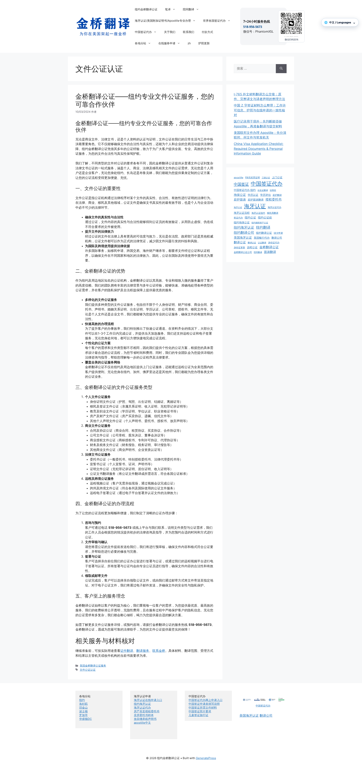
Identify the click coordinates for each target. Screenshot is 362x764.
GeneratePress (206, 758)
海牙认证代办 (274, 207)
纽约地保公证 (242, 222)
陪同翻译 (188, 9)
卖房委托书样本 (144, 715)
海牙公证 (238, 207)
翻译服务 (142, 651)
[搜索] (281, 68)
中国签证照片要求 (200, 711)
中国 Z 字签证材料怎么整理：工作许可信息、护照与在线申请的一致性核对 (260, 110)
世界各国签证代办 (214, 20)
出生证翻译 (263, 190)
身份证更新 (239, 247)
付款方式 (207, 32)
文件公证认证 (88, 669)
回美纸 (273, 190)
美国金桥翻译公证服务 (93, 665)
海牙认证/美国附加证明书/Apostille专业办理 (163, 20)
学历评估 (265, 194)
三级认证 (266, 177)
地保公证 (240, 195)
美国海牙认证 (243, 237)
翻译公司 (277, 237)
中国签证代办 (143, 32)
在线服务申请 (166, 43)
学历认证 (253, 194)
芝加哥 (83, 715)
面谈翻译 (270, 252)
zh (189, 43)
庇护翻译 (277, 195)
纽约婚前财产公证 (260, 222)
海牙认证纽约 (258, 212)
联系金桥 (158, 651)
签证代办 (238, 217)
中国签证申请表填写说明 (204, 704)
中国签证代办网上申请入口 (205, 700)
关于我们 (169, 32)
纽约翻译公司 (244, 232)
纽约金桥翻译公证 (146, 9)
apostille (238, 177)
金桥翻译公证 (269, 247)
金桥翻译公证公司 (243, 252)
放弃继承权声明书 (145, 719)
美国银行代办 (262, 237)
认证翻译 (262, 242)
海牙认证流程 (242, 212)
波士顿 (83, 711)
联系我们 (188, 32)
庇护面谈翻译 (256, 199)
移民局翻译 (272, 212)
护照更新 (204, 43)
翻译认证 (252, 242)
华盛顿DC (85, 719)
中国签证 (241, 184)
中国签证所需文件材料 (203, 707)
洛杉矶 (83, 704)
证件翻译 (126, 651)
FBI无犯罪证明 (252, 177)
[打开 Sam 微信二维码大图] (291, 24)
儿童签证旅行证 (198, 715)
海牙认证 (255, 206)
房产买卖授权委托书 (146, 711)
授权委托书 (273, 199)
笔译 (168, 9)
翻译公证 (240, 242)
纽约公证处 (265, 217)
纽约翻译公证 (264, 232)
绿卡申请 (278, 232)
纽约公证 (250, 217)
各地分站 (140, 43)
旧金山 (83, 707)
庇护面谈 (240, 199)
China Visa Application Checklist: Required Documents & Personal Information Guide (258, 148)
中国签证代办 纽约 (245, 190)
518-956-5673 (252, 27)
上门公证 (277, 177)
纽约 (82, 700)
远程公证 (252, 247)
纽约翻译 (263, 227)
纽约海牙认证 (244, 227)
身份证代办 (273, 242)
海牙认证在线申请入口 (148, 700)
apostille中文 (142, 722)
